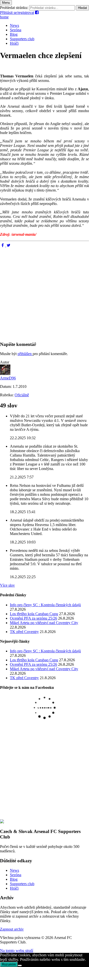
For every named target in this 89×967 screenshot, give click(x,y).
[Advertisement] (44, 292)
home (4, 17)
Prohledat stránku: (14, 7)
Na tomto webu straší (16, 950)
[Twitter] (8, 245)
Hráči (14, 43)
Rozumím (9, 964)
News (14, 25)
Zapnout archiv (12, 929)
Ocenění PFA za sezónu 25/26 (33, 618)
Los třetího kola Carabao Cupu (34, 614)
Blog (14, 34)
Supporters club (22, 39)
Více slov (7, 585)
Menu (6, 2)
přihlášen (25, 354)
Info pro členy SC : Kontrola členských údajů (45, 605)
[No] (20, 965)
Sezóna (15, 30)
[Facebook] (3, 245)
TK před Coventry (24, 632)
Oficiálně (22, 395)
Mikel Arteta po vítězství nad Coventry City (44, 623)
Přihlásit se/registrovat (17, 12)
